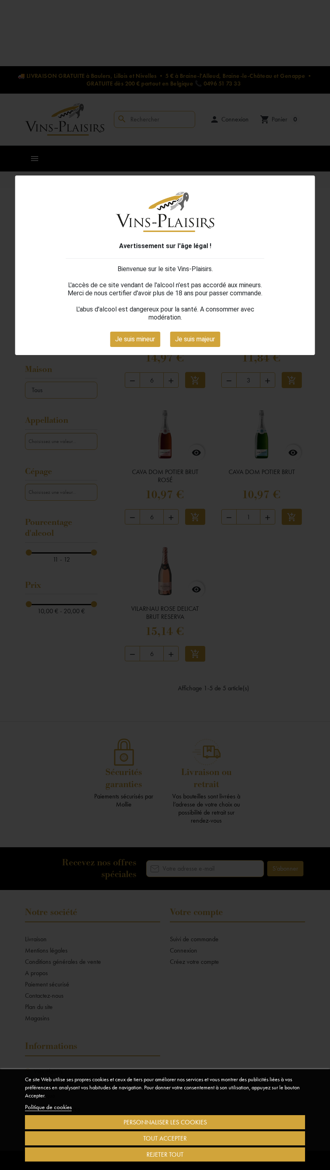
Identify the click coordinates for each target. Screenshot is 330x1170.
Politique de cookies (48, 1107)
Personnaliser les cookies (165, 1122)
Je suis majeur (195, 339)
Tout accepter (165, 1138)
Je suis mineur (135, 339)
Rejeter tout (165, 1154)
